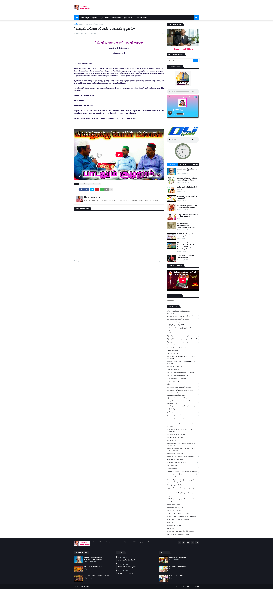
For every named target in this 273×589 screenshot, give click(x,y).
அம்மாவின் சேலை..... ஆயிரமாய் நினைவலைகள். (183, 348)
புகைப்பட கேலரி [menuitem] (116, 18)
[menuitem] (76, 17)
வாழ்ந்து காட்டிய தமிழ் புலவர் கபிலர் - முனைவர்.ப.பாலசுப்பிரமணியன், (187, 206)
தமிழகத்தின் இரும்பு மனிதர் (183, 511)
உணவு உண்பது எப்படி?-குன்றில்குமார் (183, 378)
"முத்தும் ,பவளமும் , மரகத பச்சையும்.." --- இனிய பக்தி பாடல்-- (188, 215)
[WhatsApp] (102, 189)
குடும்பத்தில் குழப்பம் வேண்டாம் (183, 453)
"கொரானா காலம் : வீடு (183, 322)
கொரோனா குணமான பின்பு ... (183, 459)
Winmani (87, 586)
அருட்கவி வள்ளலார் (183, 354)
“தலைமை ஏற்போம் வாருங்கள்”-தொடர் (183, 534)
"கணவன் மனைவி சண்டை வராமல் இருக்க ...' (183, 316)
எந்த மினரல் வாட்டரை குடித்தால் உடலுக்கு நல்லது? (183, 406)
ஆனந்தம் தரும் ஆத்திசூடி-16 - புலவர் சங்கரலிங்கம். (186, 256)
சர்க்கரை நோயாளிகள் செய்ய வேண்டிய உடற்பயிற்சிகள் (183, 471)
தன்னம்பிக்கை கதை (183, 502)
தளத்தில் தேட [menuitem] (128, 18)
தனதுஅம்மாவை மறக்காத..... (183, 496)
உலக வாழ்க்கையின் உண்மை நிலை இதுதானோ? (183, 390)
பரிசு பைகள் (183, 528)
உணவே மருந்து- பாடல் (183, 381)
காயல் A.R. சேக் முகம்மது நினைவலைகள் (91, 24)
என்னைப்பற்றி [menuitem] (85, 18)
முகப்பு (76, 24)
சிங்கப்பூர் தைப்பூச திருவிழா (183, 485)
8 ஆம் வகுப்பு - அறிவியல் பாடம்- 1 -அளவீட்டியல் (187, 197)
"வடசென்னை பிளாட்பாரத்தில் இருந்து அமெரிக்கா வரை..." (183, 329)
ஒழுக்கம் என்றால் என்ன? (183, 415)
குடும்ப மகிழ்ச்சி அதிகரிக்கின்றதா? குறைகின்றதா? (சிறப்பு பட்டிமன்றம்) (183, 444)
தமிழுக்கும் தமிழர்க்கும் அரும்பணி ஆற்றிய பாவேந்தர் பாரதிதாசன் (187, 179)
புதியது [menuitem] (95, 18)
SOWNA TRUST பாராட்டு (125, 573)
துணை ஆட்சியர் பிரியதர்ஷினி (126, 560)
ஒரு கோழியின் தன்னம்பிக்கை (183, 412)
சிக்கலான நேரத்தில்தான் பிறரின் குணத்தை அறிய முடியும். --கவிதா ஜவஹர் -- (183, 481)
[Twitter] (92, 189)
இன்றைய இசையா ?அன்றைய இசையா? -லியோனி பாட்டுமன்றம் (183, 363)
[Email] (106, 189)
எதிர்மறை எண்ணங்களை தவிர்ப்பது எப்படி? (183, 398)
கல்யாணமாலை (183, 427)
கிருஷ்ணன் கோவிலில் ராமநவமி (183, 435)
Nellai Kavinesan (92, 197)
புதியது (77, 261)
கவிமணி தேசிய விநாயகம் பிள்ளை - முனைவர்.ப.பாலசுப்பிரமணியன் (187, 170)
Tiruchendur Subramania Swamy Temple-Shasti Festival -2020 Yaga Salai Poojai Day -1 (186, 246)
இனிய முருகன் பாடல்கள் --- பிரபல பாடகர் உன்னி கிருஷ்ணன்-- (183, 358)
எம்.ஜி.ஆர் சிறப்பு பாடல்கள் (183, 409)
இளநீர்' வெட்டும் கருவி (183, 369)
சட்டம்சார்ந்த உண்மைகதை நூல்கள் (183, 462)
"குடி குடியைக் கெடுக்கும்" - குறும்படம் (183, 319)
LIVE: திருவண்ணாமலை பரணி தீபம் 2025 (96, 576)
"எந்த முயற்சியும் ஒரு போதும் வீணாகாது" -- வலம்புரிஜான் (183, 312)
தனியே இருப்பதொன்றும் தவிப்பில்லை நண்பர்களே (183, 499)
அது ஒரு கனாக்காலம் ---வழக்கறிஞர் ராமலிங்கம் (183, 342)
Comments (193, 164)
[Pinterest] (97, 189)
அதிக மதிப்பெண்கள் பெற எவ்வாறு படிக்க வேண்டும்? (183, 339)
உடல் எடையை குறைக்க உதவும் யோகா (183, 375)
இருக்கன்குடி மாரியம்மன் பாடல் (93, 566)
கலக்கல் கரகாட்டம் (183, 421)
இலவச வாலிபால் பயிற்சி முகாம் (127, 567)
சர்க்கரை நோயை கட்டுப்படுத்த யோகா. (182, 474)
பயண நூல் (183, 522)
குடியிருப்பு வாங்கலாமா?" (183, 440)
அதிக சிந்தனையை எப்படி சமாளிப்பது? (183, 336)
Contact (196, 586)
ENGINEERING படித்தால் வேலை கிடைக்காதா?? (186, 235)
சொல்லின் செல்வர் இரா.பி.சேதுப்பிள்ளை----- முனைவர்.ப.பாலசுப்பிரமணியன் (186, 225)
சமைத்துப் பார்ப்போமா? (183, 465)
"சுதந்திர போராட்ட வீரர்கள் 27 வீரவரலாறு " (183, 325)
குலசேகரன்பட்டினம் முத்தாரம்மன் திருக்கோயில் (183, 456)
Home (177, 586)
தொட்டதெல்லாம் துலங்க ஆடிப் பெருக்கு (183, 513)
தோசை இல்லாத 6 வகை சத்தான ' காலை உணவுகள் (183, 516)
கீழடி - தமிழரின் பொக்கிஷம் (183, 438)
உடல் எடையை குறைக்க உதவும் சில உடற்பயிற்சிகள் (183, 372)
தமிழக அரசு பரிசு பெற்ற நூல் (183, 508)
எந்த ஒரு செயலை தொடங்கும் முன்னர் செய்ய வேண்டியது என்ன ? (183, 402)
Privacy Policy (186, 586)
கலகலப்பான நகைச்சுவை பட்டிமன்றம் (183, 418)
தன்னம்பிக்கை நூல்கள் (183, 505)
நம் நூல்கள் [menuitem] (105, 18)
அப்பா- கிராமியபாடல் (183, 345)
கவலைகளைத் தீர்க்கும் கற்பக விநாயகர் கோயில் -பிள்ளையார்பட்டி (183, 431)
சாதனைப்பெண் (183, 477)
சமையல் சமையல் (183, 468)
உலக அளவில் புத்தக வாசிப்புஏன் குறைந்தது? (183, 387)
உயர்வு (183, 384)
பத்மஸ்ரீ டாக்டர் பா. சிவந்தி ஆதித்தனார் (183, 519)
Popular (172, 164)
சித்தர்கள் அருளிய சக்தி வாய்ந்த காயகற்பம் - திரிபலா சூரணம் (183, 489)
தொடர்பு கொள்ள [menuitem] (141, 18)
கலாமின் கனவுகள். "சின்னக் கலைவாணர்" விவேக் (183, 424)
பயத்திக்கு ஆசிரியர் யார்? (183, 525)
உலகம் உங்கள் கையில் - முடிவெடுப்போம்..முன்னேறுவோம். (183, 394)
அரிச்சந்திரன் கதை (183, 351)
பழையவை (160, 261)
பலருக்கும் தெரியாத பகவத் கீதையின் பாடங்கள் (183, 531)
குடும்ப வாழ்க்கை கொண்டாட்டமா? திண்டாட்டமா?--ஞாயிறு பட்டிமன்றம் (183, 449)
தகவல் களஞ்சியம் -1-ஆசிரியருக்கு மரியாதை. (183, 493)
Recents (183, 164)
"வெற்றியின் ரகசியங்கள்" (183, 333)
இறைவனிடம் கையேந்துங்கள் (183, 367)
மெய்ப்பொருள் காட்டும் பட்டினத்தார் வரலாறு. (187, 188)
